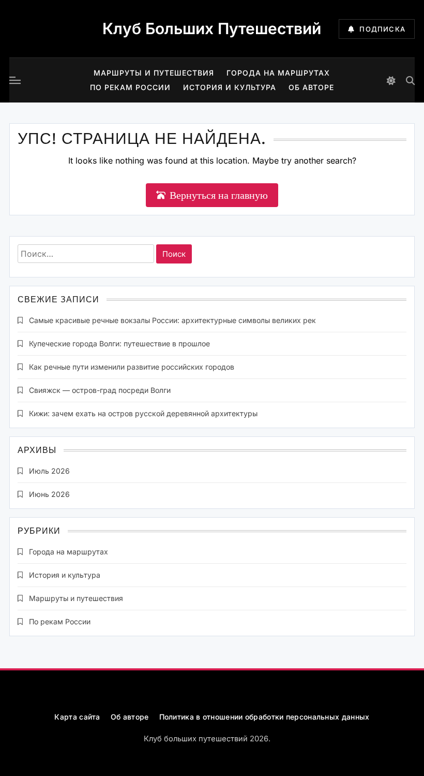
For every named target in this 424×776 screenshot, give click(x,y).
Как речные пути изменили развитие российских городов (131, 366)
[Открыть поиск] (410, 80)
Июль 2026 (49, 470)
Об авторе (311, 87)
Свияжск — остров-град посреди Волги (100, 390)
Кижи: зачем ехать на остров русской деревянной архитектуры (143, 413)
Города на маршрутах (278, 72)
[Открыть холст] (15, 80)
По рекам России (130, 87)
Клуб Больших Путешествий (211, 28)
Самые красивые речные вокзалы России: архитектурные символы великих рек (172, 320)
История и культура (229, 87)
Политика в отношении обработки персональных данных (264, 716)
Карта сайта (77, 716)
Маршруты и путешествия (154, 72)
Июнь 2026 (49, 494)
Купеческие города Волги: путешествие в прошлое (119, 343)
